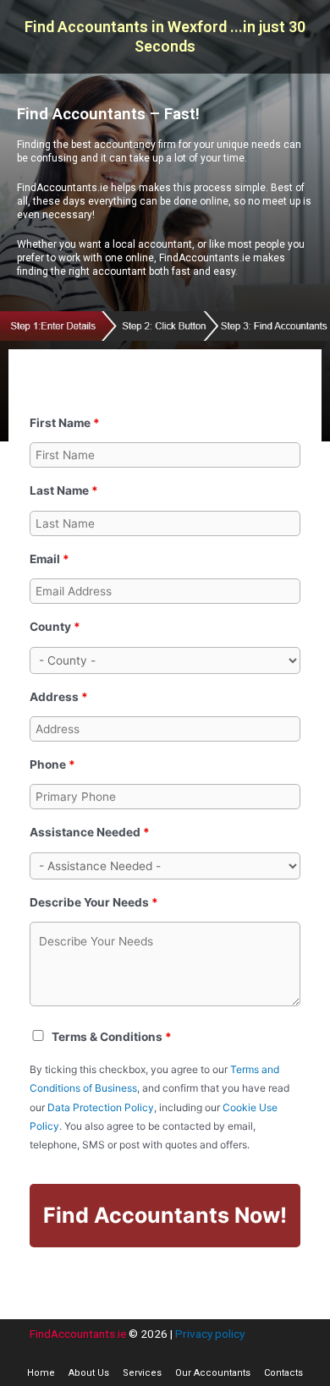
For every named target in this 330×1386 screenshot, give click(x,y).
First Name (65, 423)
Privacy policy (210, 1333)
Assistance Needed (90, 832)
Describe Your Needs (94, 902)
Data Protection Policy (100, 1107)
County (55, 626)
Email (49, 559)
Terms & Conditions (112, 1037)
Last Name (64, 490)
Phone (52, 764)
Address (59, 697)
